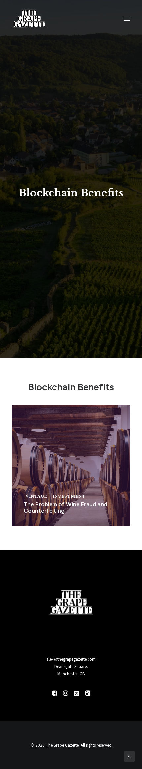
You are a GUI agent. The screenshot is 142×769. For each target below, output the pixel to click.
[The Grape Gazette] (29, 19)
